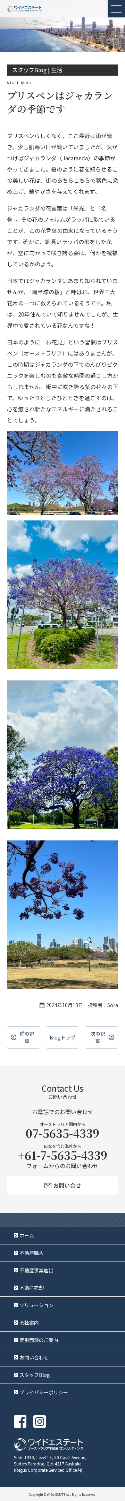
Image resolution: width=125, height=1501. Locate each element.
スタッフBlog (34, 1374)
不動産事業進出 (36, 1270)
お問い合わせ (34, 1357)
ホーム (26, 1235)
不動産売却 (31, 1287)
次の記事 (98, 1037)
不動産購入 (31, 1252)
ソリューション (36, 1305)
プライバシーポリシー (43, 1392)
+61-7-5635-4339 (62, 1155)
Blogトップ (62, 1037)
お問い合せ (67, 1185)
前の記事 (27, 1037)
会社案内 (29, 1322)
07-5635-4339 (62, 1133)
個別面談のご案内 (38, 1339)
